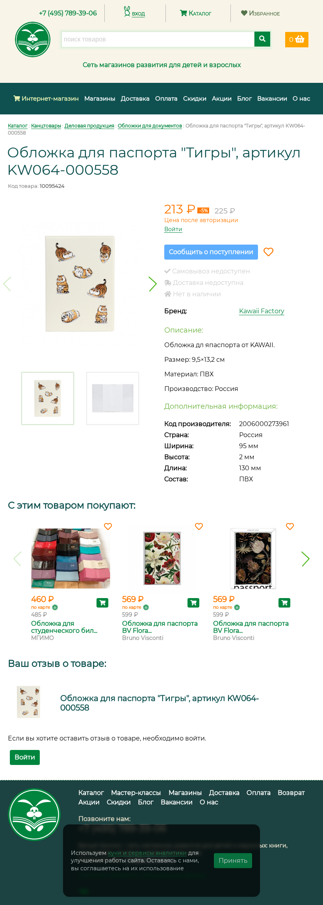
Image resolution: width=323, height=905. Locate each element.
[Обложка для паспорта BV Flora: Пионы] (161, 559)
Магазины (99, 98)
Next (153, 284)
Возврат (291, 793)
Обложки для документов (150, 126)
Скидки (194, 98)
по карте (40, 607)
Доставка (135, 98)
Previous (7, 284)
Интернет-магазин (49, 98)
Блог (244, 98)
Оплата (166, 98)
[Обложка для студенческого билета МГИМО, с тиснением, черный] (70, 559)
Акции (222, 98)
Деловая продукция (89, 126)
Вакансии (272, 98)
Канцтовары (46, 126)
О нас (301, 98)
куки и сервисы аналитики (147, 852)
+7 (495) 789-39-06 (68, 13)
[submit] (262, 39)
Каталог (199, 13)
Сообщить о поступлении (211, 252)
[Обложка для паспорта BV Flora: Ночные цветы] (252, 559)
